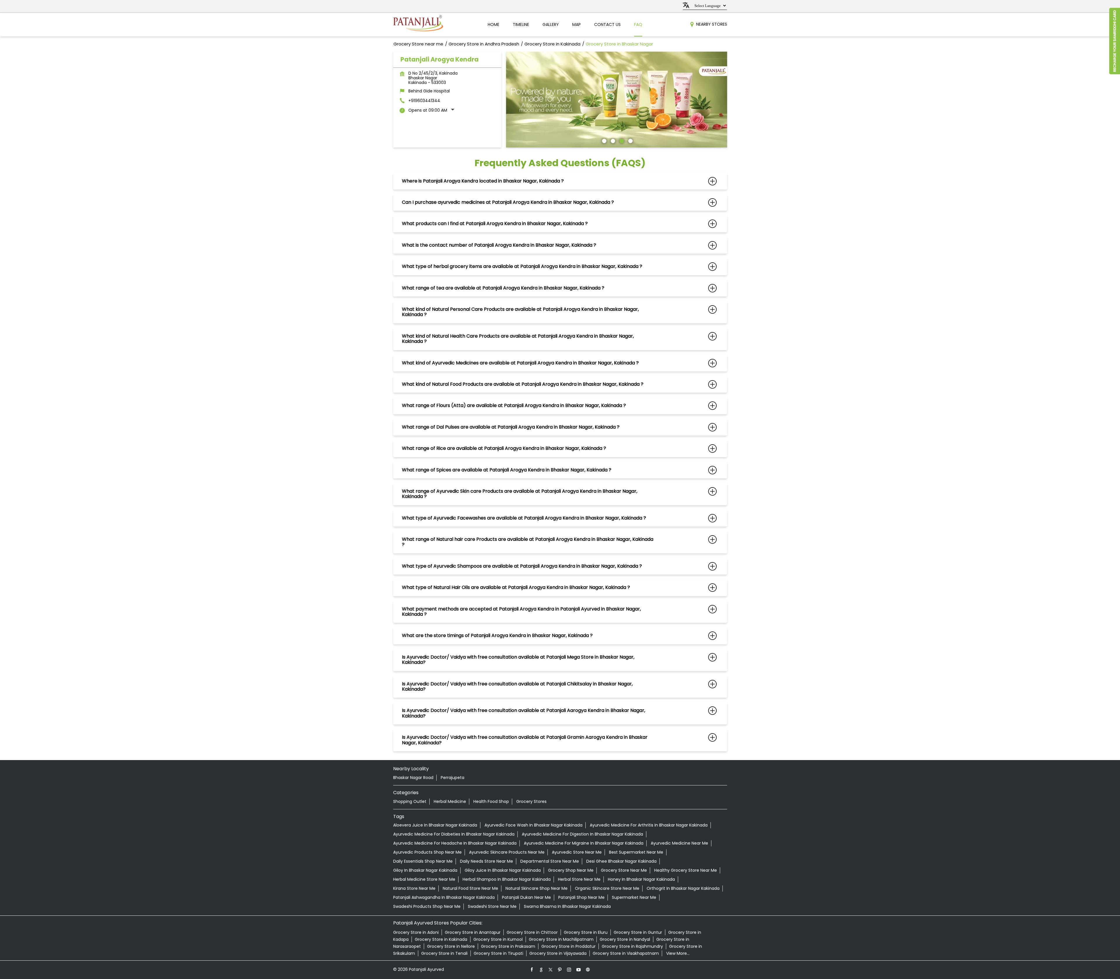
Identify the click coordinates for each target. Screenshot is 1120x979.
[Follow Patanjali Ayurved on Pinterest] (560, 969)
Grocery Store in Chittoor (532, 932)
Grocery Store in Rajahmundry (632, 946)
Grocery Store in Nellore (451, 946)
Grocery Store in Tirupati (498, 953)
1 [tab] (603, 140)
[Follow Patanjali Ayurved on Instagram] (569, 969)
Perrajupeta (452, 777)
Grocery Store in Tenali (444, 953)
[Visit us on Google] (541, 969)
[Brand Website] (588, 969)
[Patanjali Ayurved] (418, 24)
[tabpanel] (616, 100)
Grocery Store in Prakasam (508, 946)
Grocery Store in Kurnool (498, 939)
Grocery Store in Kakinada (441, 939)
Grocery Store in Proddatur (568, 946)
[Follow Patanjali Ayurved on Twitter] (551, 969)
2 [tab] (612, 140)
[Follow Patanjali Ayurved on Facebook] (532, 969)
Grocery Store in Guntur (638, 932)
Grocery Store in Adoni (416, 932)
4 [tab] (629, 140)
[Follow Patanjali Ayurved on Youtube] (579, 969)
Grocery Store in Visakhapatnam (626, 953)
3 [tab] (621, 140)
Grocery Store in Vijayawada (558, 953)
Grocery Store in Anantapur (473, 932)
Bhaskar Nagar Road (413, 777)
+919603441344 (424, 100)
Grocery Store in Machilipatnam (561, 939)
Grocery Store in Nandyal (625, 939)
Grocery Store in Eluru (586, 932)
